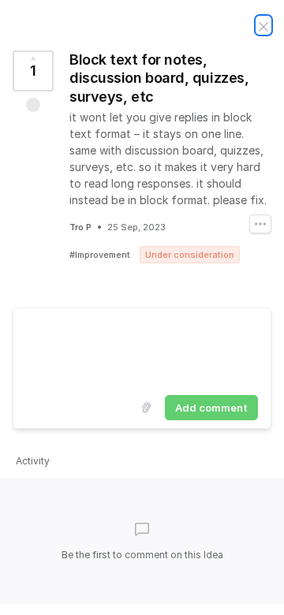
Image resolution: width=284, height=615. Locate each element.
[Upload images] (146, 407)
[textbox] (142, 348)
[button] (33, 105)
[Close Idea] (263, 25)
